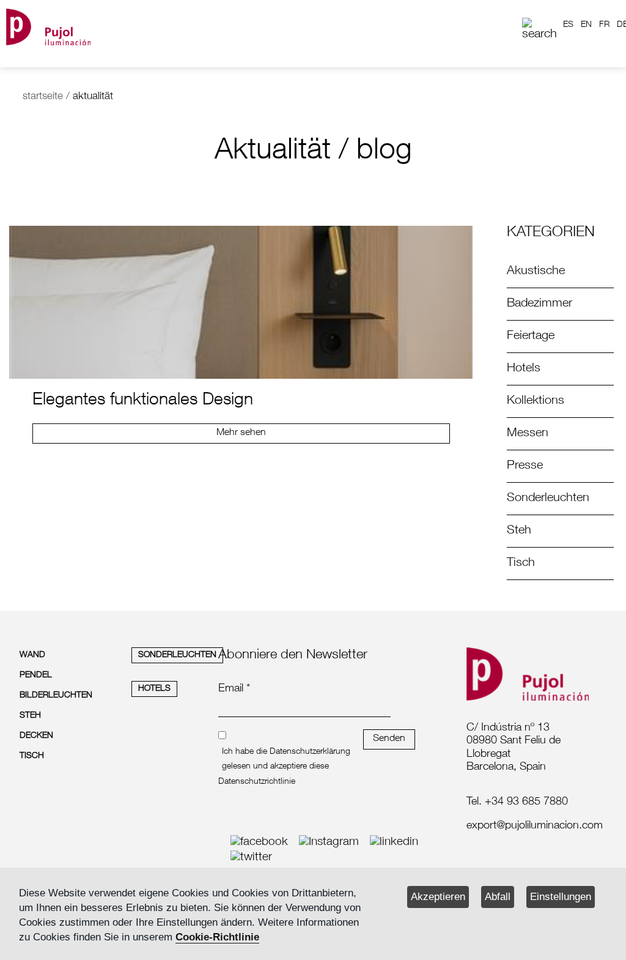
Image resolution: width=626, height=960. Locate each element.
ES (568, 25)
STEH (30, 716)
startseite (43, 97)
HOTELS (154, 689)
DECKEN (36, 736)
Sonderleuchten (548, 499)
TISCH (32, 756)
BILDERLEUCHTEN (56, 695)
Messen (527, 434)
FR (604, 25)
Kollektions (535, 401)
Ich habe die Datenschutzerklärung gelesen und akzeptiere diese (286, 759)
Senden (389, 739)
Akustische (536, 272)
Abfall (497, 896)
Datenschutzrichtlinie (256, 782)
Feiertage (530, 336)
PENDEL (36, 675)
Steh (519, 531)
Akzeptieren (438, 896)
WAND (32, 655)
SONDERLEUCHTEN (177, 655)
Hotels (523, 369)
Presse (525, 466)
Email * (234, 688)
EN (586, 25)
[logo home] (48, 25)
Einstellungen (560, 896)
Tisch (521, 563)
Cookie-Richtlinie (217, 937)
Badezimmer (539, 304)
